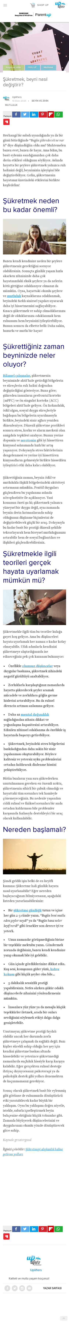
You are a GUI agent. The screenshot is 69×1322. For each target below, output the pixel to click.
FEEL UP (32, 67)
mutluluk (14, 296)
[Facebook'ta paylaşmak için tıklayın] (16, 114)
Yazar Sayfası (52, 1288)
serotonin (28, 440)
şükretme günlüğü (27, 910)
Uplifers (17, 97)
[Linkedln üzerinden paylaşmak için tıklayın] (34, 114)
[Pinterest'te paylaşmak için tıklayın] (43, 114)
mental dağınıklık (35, 714)
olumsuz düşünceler (37, 666)
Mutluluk (48, 67)
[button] (5, 5)
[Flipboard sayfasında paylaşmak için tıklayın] (50, 114)
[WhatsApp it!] (58, 114)
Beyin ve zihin (13, 67)
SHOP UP (43, 5)
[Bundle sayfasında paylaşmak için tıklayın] (6, 122)
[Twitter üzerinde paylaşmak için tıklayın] (25, 114)
